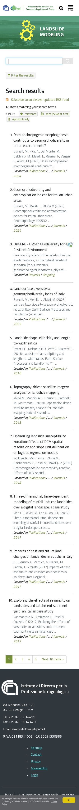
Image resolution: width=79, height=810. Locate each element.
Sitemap (36, 747)
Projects (34, 274)
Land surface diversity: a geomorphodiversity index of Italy (39, 291)
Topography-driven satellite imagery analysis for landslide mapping (41, 389)
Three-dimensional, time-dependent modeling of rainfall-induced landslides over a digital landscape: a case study (42, 502)
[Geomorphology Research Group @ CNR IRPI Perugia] (30, 7)
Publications (36, 170)
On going (49, 274)
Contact (36, 754)
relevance (30, 114)
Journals (59, 170)
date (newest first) (57, 114)
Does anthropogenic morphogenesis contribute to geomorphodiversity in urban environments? (41, 140)
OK (68, 800)
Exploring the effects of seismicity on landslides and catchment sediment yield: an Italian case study (41, 606)
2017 (17, 537)
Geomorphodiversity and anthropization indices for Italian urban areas (42, 195)
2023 (17, 323)
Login (34, 774)
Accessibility (39, 768)
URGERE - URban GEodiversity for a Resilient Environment (40, 246)
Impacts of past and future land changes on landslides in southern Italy (42, 553)
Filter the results (22, 75)
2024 (17, 175)
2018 (17, 373)
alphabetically (20, 119)
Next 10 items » (53, 659)
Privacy (36, 761)
